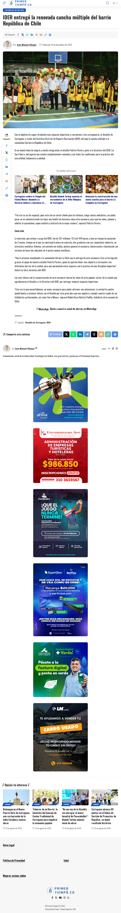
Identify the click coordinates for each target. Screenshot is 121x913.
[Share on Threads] (94, 334)
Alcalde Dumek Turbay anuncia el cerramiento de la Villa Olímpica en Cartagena (66, 199)
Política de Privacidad (14, 860)
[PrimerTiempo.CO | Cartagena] (20, 3)
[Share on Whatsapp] (27, 34)
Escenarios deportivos (14, 10)
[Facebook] (113, 349)
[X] (56, 898)
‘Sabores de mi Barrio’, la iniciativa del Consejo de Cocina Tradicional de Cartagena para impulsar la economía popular (45, 816)
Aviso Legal (8, 845)
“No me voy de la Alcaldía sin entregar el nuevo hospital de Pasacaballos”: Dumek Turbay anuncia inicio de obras (75, 816)
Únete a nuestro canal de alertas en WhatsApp (72, 309)
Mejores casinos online (14, 875)
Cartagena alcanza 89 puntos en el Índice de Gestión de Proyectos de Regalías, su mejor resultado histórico (103, 816)
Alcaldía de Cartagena (35, 322)
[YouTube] (60, 898)
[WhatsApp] (68, 898)
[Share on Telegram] (36, 34)
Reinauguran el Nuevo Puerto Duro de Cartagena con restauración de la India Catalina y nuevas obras (16, 816)
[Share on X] (23, 34)
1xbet (66, 860)
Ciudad (7, 804)
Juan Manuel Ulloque (26, 44)
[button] (5, 3)
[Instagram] (116, 349)
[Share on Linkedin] (32, 34)
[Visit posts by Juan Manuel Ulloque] (7, 44)
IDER (48, 322)
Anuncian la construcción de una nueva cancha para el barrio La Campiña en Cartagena (101, 199)
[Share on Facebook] (18, 34)
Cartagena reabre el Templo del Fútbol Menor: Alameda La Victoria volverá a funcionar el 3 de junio (30, 199)
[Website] (109, 349)
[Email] (41, 34)
